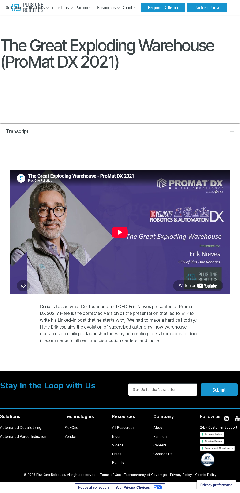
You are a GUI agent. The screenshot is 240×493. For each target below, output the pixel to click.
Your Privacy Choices (133, 487)
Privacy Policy (213, 434)
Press (116, 454)
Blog (116, 436)
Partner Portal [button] (207, 7)
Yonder (70, 436)
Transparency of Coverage (145, 475)
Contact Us (162, 454)
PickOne (71, 427)
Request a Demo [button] (163, 7)
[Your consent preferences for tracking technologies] (216, 484)
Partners (83, 7)
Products (37, 7)
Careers (159, 445)
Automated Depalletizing (20, 427)
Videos (118, 445)
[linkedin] (226, 418)
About (127, 7)
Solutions (14, 7)
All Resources (123, 427)
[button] (14, 7)
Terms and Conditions (219, 448)
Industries (60, 7)
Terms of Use (110, 475)
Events (118, 462)
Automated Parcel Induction (23, 436)
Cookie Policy (213, 441)
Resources (106, 7)
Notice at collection (93, 487)
